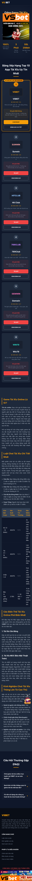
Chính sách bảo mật (7, 853)
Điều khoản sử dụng (7, 856)
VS (6, 2)
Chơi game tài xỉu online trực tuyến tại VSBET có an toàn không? (14, 776)
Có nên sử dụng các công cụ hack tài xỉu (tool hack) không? (14, 796)
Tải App (16, 173)
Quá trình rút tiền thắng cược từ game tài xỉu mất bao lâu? (15, 786)
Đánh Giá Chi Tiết (16, 127)
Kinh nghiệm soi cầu (7, 841)
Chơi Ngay (16, 122)
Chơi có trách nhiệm (7, 859)
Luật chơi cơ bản (6, 838)
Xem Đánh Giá (16, 178)
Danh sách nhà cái (7, 844)
